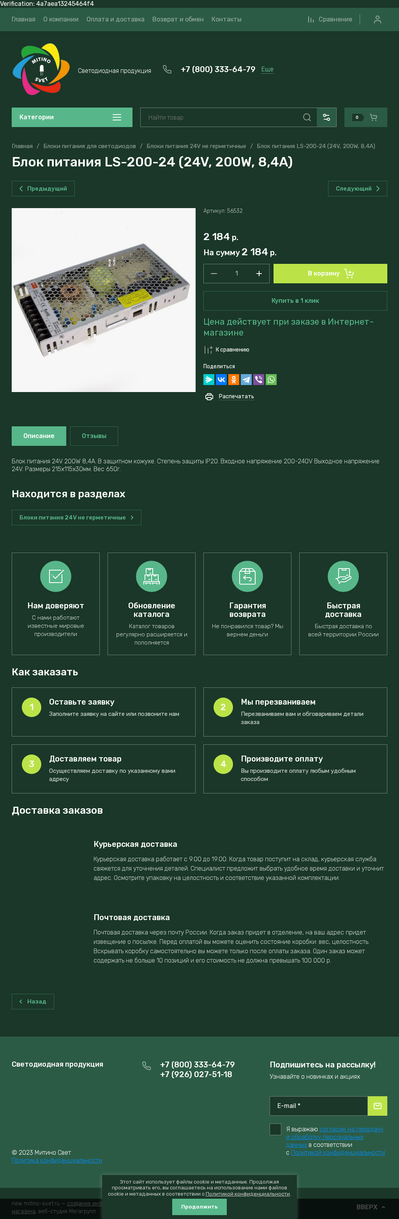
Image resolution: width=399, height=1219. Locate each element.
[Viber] (258, 379)
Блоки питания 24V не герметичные (196, 146)
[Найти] (307, 117)
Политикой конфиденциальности (338, 1152)
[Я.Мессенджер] (208, 379)
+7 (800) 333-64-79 (218, 69)
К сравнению (232, 349)
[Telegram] (246, 379)
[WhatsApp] (271, 379)
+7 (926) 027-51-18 (196, 1074)
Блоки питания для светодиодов (89, 146)
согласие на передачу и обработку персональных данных (334, 1136)
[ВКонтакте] (221, 379)
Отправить (377, 1106)
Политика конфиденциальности (57, 1160)
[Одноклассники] (233, 379)
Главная (22, 146)
